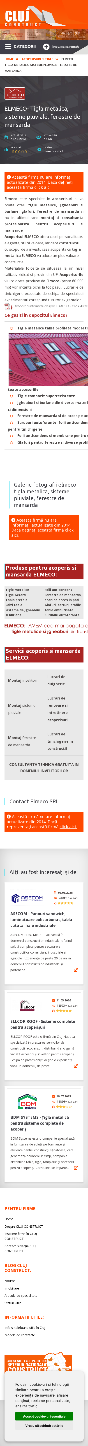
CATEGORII (25, 46)
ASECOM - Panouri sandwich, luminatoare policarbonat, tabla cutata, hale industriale (41, 919)
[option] (44, 34)
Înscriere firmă (65, 47)
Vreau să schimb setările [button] (44, 1425)
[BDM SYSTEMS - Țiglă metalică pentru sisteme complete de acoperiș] (27, 1101)
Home (9, 59)
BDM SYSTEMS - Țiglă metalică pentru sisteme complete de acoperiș (39, 1123)
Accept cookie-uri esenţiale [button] (44, 1416)
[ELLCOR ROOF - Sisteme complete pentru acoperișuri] (27, 1005)
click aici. (42, 187)
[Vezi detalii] (76, 970)
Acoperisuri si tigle (37, 59)
